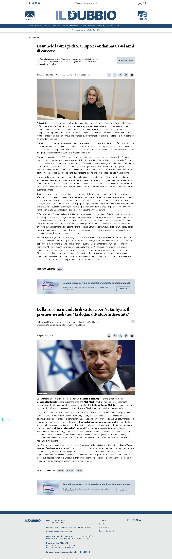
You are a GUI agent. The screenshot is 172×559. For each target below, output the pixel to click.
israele (60, 471)
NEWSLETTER (30, 18)
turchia (70, 471)
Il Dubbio (28, 38)
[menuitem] (31, 26)
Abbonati (143, 19)
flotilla (79, 471)
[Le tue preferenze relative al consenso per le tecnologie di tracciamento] (2, 419)
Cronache (36, 38)
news (60, 269)
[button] (140, 3)
